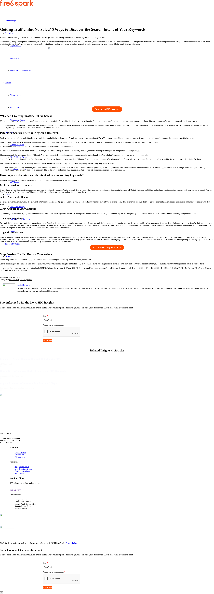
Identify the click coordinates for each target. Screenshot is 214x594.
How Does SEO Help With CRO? (107, 247)
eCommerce (14, 280)
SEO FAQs (19, 473)
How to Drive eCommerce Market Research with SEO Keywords (33, 371)
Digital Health (20, 452)
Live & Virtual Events (23, 469)
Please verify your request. (54, 572)
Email (45, 316)
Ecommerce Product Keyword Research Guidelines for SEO (30, 359)
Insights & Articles (22, 467)
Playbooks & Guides (23, 471)
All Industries (20, 457)
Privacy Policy (71, 543)
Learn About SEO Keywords (107, 109)
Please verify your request (54, 325)
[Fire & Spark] (16, 6)
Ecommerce (19, 455)
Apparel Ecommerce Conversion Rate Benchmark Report (29, 383)
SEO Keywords (26, 280)
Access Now (47, 340)
